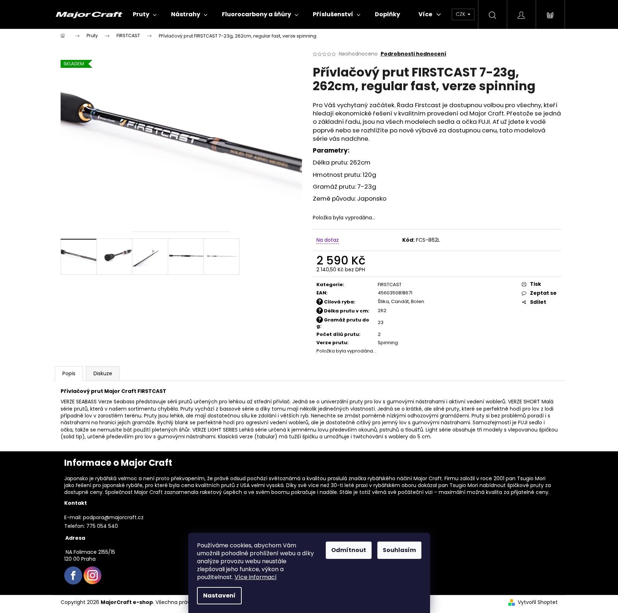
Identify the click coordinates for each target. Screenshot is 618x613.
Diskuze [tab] (102, 373)
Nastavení (219, 595)
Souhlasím (399, 550)
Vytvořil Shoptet (538, 602)
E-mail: (73, 517)
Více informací (256, 577)
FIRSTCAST (390, 284)
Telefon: (74, 526)
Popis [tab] (68, 373)
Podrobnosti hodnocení (413, 54)
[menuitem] (145, 14)
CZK (461, 14)
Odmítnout (348, 550)
